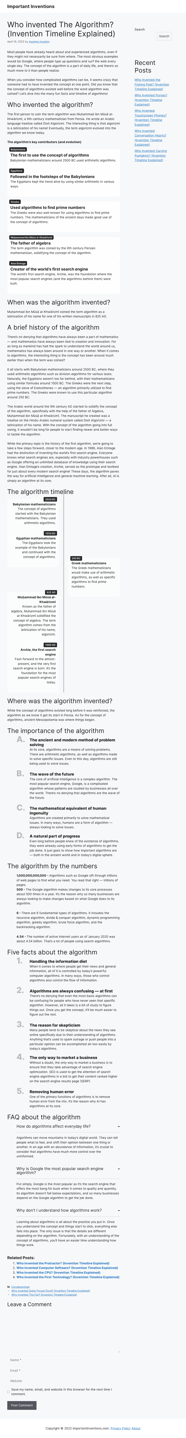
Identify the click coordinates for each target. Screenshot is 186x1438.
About (136, 1428)
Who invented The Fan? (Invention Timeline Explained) (44, 1294)
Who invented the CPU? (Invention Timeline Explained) (58, 1272)
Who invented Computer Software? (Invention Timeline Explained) (67, 1268)
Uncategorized (20, 1286)
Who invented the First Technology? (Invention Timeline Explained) (68, 1277)
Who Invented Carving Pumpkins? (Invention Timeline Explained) (151, 155)
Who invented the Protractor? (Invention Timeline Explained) (63, 1263)
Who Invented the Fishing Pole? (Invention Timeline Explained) (152, 84)
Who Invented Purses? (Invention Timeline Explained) (151, 99)
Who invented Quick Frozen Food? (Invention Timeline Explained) (50, 1290)
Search (140, 29)
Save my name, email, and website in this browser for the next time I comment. (61, 1392)
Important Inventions (30, 6)
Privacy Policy (121, 1428)
